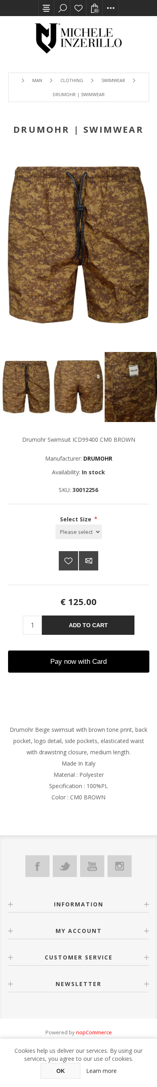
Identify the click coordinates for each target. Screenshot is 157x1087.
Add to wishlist (68, 560)
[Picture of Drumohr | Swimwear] (26, 387)
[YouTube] (92, 866)
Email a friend (88, 560)
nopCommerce (94, 1032)
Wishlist (78, 8)
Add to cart (88, 625)
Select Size (76, 519)
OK (60, 1071)
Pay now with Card (78, 661)
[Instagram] (119, 866)
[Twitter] (65, 866)
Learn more (101, 1071)
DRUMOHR (97, 458)
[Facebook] (37, 866)
